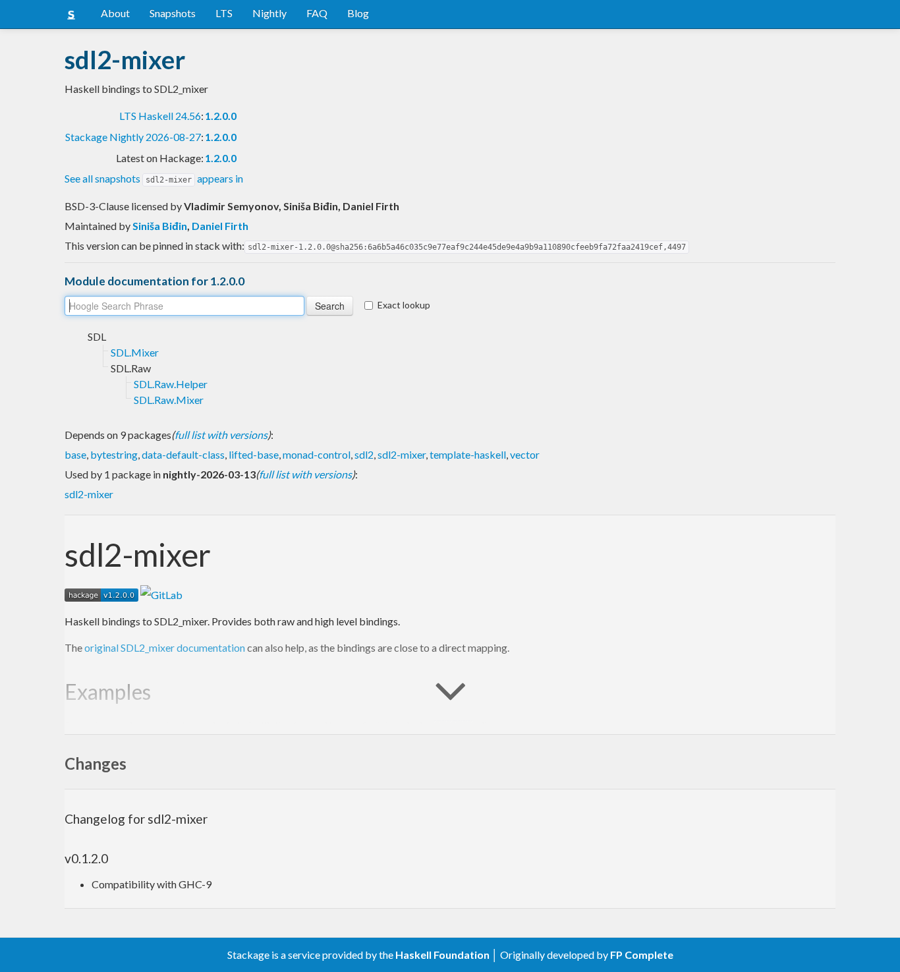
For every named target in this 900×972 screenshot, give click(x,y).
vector (525, 454)
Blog (358, 13)
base (75, 454)
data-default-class (183, 454)
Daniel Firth (220, 225)
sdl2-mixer (402, 454)
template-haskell (468, 454)
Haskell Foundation (442, 954)
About (115, 13)
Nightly (269, 13)
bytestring (114, 454)
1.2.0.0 (221, 115)
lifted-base (254, 454)
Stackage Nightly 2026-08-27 (133, 136)
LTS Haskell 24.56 (160, 115)
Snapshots (173, 13)
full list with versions (221, 434)
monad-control (317, 454)
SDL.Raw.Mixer (169, 399)
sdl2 (364, 454)
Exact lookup (404, 304)
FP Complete (641, 954)
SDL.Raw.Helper (171, 384)
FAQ (316, 13)
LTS (224, 13)
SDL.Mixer (135, 352)
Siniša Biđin (159, 225)
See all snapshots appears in (154, 178)
